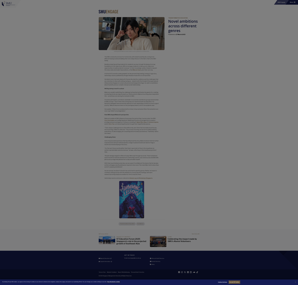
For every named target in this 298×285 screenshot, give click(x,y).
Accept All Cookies (234, 282)
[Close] (295, 282)
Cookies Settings (222, 282)
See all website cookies (113, 281)
